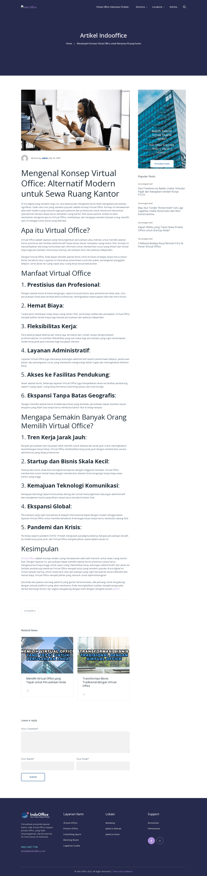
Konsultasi (153, 822)
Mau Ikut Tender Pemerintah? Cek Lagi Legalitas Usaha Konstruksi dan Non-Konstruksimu (160, 211)
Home (69, 43)
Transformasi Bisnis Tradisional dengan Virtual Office (99, 682)
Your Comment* (29, 728)
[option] (47, 667)
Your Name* (27, 758)
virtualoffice (29, 610)
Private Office (70, 828)
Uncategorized (145, 184)
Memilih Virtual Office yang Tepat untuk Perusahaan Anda (46, 680)
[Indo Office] (28, 7)
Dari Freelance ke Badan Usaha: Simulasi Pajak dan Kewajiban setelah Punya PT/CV (161, 191)
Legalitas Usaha (71, 845)
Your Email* (82, 758)
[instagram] (159, 840)
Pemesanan (154, 828)
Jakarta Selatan (114, 828)
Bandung (110, 822)
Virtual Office (28, 558)
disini (115, 588)
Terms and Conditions (123, 871)
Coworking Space (72, 834)
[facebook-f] (151, 840)
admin (45, 158)
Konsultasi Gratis (162, 164)
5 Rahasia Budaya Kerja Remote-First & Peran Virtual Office (160, 245)
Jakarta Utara (113, 834)
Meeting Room (71, 839)
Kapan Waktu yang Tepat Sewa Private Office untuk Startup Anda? (160, 228)
